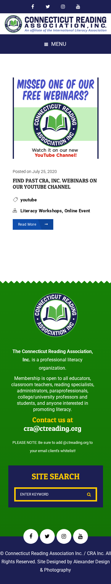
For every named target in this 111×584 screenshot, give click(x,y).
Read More (27, 224)
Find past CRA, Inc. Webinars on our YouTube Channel (55, 183)
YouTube (80, 536)
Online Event (77, 210)
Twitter (48, 6)
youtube (28, 200)
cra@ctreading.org (52, 428)
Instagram (64, 536)
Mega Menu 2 (78, 6)
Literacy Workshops (41, 210)
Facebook (33, 6)
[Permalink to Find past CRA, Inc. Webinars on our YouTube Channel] (56, 157)
